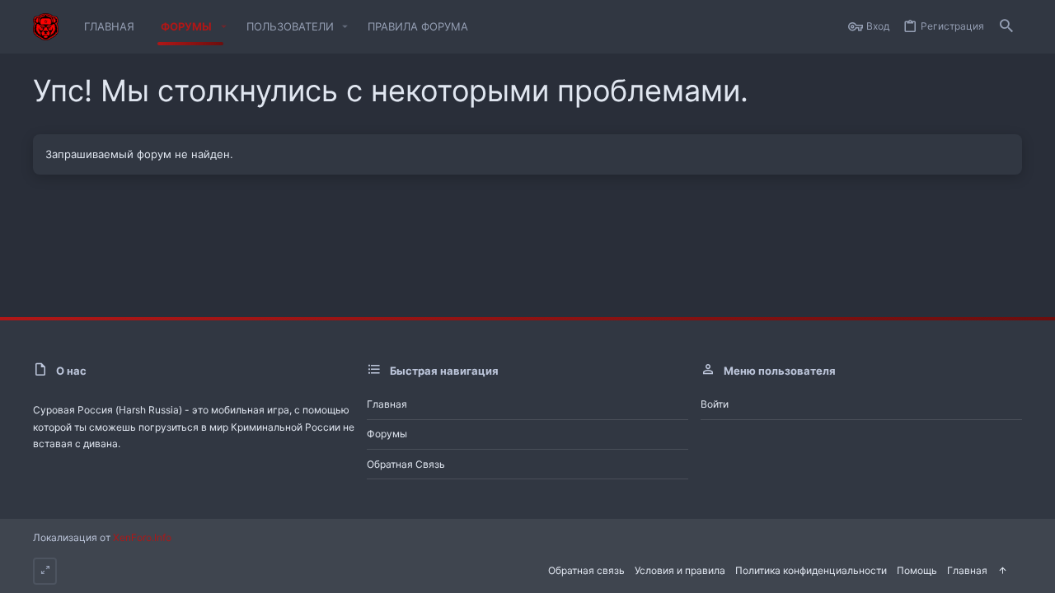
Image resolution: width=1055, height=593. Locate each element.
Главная (387, 404)
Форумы (387, 433)
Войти (715, 404)
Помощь (917, 570)
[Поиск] (1006, 27)
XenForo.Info (142, 537)
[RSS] (1017, 569)
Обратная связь (406, 464)
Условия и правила (680, 570)
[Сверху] (1002, 571)
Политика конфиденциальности (811, 570)
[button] (223, 26)
